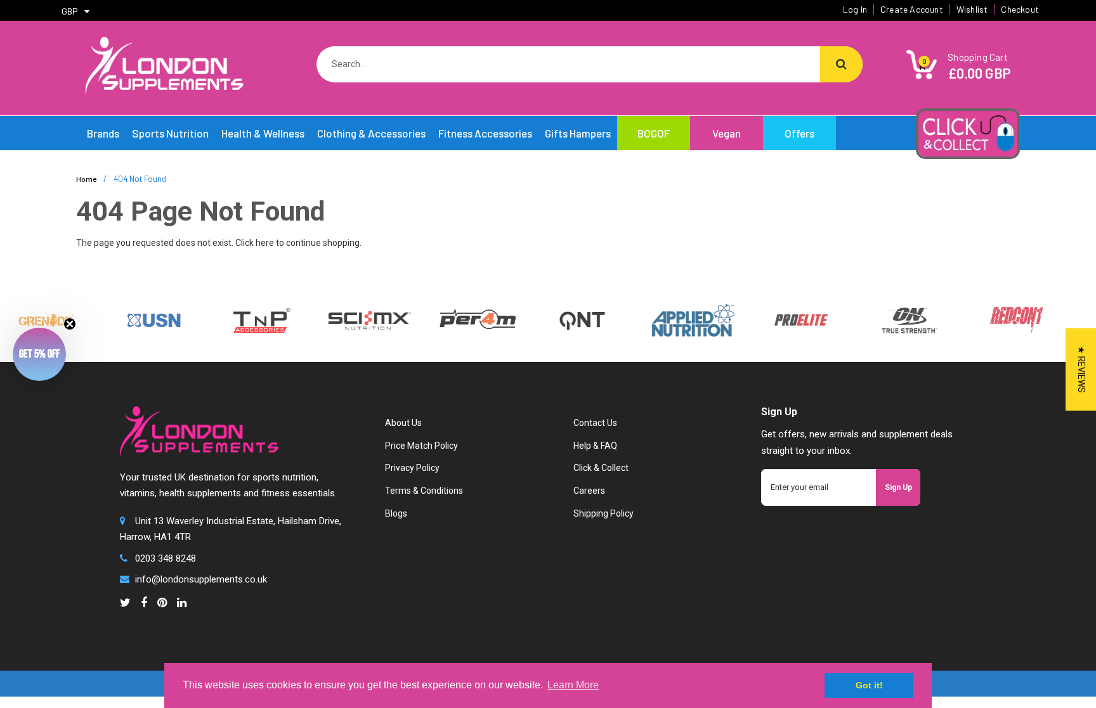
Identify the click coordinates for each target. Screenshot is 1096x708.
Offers (799, 133)
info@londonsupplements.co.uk (201, 579)
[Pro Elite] (789, 319)
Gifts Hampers (578, 133)
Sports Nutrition (170, 133)
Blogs (396, 513)
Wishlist (972, 9)
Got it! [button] (869, 685)
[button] (39, 354)
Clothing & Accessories (371, 133)
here (265, 243)
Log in (855, 9)
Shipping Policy (603, 513)
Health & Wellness (262, 133)
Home (86, 178)
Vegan (726, 133)
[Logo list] (358, 319)
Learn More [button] (573, 684)
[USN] (142, 319)
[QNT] (570, 319)
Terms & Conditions (424, 491)
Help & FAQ (595, 446)
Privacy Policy (412, 468)
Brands (103, 133)
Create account (911, 9)
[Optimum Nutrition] (897, 319)
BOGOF (653, 133)
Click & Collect (601, 468)
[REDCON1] (1005, 319)
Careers (589, 491)
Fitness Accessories (485, 133)
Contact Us (595, 423)
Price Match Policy (421, 446)
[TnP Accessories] (250, 319)
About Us (403, 423)
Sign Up (898, 487)
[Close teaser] (69, 324)
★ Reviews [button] (1081, 368)
